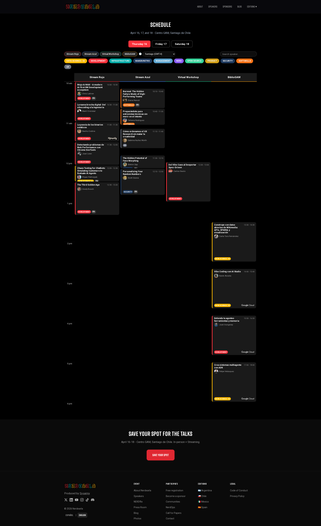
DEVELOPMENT (98, 61)
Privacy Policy (237, 496)
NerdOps (170, 507)
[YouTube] (76, 499)
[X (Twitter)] (66, 499)
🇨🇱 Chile (202, 496)
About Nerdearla (142, 490)
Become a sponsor (176, 496)
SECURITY (228, 61)
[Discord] (92, 499)
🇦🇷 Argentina (205, 490)
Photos (137, 518)
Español (69, 515)
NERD (179, 61)
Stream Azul (90, 54)
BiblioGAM (130, 54)
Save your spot (160, 455)
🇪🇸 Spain (202, 507)
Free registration (174, 490)
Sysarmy (85, 493)
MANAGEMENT (163, 61)
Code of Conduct (239, 490)
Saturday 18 (182, 44)
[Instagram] (82, 499)
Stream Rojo (73, 54)
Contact (170, 518)
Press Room (140, 507)
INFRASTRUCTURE (120, 61)
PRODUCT (212, 61)
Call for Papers (173, 513)
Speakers (212, 6)
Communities (173, 501)
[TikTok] (87, 499)
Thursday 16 (139, 44)
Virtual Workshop (110, 54)
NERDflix (138, 501)
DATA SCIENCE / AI (75, 61)
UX (67, 67)
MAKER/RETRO (142, 61)
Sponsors (227, 6)
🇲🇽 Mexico (203, 501)
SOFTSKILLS (245, 61)
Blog (239, 6)
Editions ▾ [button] (252, 6)
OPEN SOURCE (194, 61)
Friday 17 (161, 44)
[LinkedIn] (71, 499)
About (200, 6)
